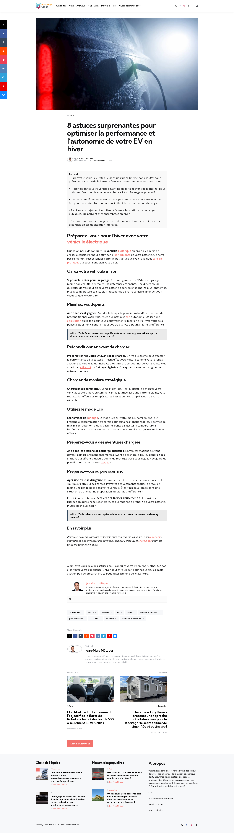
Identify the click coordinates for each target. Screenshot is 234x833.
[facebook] (180, 5)
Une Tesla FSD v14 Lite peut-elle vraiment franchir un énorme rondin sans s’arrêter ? (124, 775)
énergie (93, 418)
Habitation (93, 5)
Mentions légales (156, 804)
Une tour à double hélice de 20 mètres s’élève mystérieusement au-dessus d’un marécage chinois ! (67, 776)
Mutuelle (105, 5)
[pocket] (3, 59)
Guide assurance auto (130, 5)
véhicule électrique (87, 242)
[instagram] (184, 5)
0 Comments (99, 160)
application (74, 321)
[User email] (70, 599)
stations (96, 618)
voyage (105, 462)
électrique (124, 251)
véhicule (111, 618)
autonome (155, 537)
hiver (130, 612)
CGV (150, 792)
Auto (71, 5)
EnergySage (145, 540)
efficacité (85, 367)
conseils (107, 612)
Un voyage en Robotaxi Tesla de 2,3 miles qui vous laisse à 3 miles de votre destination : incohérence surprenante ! (68, 800)
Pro (114, 5)
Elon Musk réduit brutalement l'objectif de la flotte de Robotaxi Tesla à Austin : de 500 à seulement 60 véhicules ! (90, 717)
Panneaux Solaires (150, 612)
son (128, 317)
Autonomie (75, 612)
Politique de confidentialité (161, 798)
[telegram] (3, 77)
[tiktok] (188, 5)
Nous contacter (156, 810)
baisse (92, 612)
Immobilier (162, 706)
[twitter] (176, 5)
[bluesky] (3, 95)
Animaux (81, 5)
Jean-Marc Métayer (85, 158)
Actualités (61, 5)
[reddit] (3, 51)
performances (77, 618)
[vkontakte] (3, 68)
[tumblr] (3, 42)
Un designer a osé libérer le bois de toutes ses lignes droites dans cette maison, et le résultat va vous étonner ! (124, 797)
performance (122, 255)
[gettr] (3, 86)
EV (119, 612)
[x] (3, 24)
